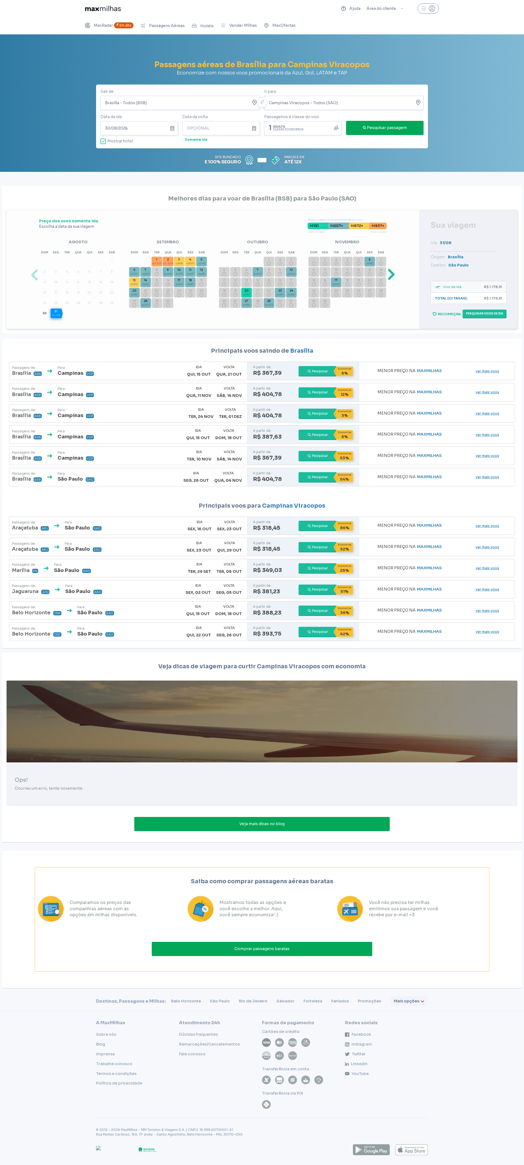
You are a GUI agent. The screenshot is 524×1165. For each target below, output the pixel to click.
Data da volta (195, 116)
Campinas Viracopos (293, 505)
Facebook (361, 1034)
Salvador (285, 1001)
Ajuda (355, 8)
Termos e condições (116, 1073)
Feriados (340, 1001)
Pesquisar (320, 371)
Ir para (270, 91)
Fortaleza (312, 1001)
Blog (100, 1044)
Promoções (369, 1001)
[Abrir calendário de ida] (173, 128)
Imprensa (105, 1054)
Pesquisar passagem (387, 127)
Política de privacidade (119, 1083)
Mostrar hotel (120, 141)
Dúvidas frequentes (198, 1034)
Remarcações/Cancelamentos (209, 1044)
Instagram (362, 1044)
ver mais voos (487, 371)
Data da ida (111, 116)
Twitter (359, 1054)
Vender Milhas (243, 25)
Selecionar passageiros (303, 127)
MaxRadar (112, 25)
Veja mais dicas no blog (262, 823)
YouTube (360, 1073)
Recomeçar (449, 314)
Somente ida (196, 139)
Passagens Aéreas (167, 25)
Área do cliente (381, 8)
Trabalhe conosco (114, 1063)
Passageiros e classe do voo (291, 116)
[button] (390, 274)
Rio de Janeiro (253, 1001)
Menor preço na (409, 370)
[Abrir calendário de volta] (255, 128)
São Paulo (220, 1001)
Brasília (301, 350)
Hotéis (207, 25)
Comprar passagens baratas (262, 948)
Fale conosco (192, 1054)
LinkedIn (359, 1063)
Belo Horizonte (186, 1001)
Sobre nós (106, 1034)
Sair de (107, 91)
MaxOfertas (284, 25)
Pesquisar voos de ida (484, 313)
